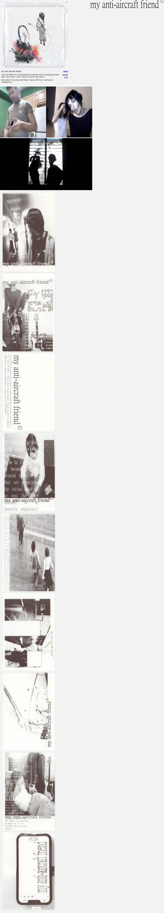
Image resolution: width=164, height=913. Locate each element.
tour (66, 77)
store (65, 71)
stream (65, 74)
